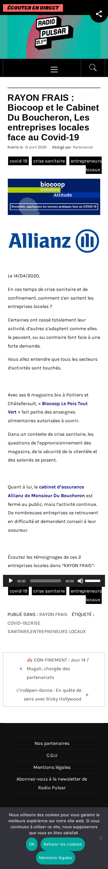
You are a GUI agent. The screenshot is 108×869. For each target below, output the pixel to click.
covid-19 (18, 161)
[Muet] (80, 584)
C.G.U (51, 755)
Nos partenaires (51, 743)
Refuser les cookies (63, 844)
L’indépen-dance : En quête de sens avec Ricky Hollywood (48, 694)
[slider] (93, 580)
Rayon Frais (53, 614)
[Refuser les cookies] (101, 842)
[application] (54, 581)
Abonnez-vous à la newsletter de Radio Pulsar (51, 783)
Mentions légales (51, 767)
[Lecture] (11, 584)
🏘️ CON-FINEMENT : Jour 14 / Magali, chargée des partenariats (58, 668)
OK (32, 844)
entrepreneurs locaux (58, 631)
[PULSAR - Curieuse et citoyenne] (54, 36)
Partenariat (83, 147)
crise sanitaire (49, 161)
